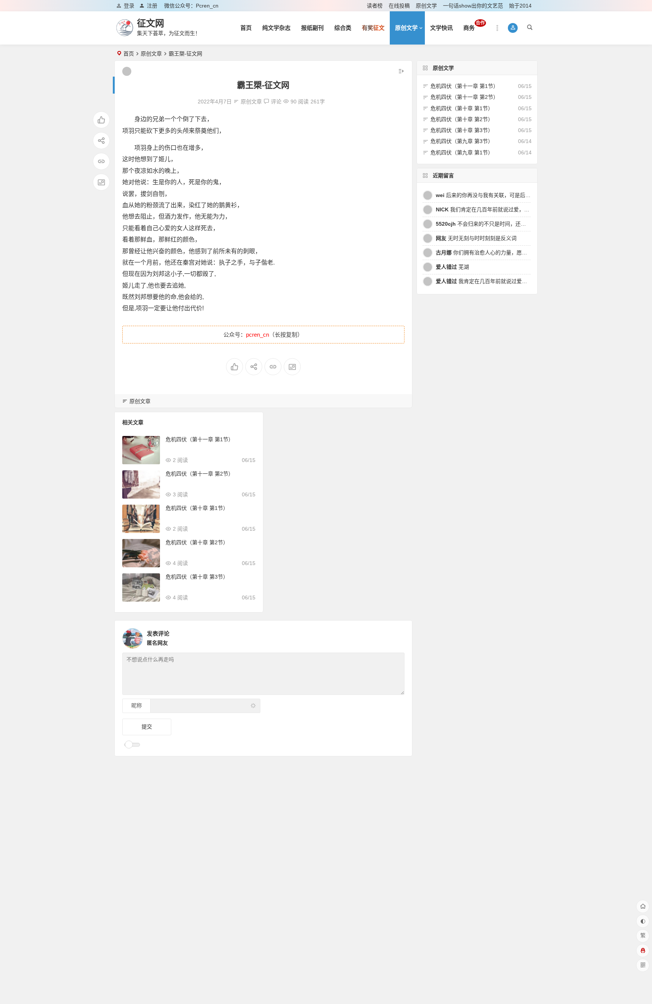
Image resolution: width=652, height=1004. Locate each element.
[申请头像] (397, 636)
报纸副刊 (312, 28)
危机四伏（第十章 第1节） (197, 508)
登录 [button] (129, 6)
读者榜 (375, 6)
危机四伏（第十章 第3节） (197, 577)
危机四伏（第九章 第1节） (462, 152)
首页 (246, 28)
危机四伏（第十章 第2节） (197, 542)
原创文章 (151, 54)
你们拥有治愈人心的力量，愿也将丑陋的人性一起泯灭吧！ (513, 252)
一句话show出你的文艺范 (473, 6)
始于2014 (520, 6)
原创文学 (426, 6)
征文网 (150, 23)
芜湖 (452, 267)
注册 (152, 6)
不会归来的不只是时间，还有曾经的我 (491, 224)
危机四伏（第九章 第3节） (462, 141)
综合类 (342, 28)
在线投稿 (399, 6)
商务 (474, 25)
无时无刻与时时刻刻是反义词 (476, 238)
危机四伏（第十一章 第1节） (200, 439)
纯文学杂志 (276, 28)
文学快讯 (441, 28)
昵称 (136, 705)
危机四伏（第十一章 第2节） (200, 474)
